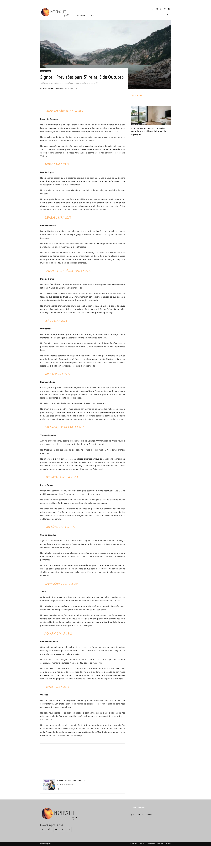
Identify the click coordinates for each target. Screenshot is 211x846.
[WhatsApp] (77, 101)
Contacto (133, 844)
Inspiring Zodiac (45, 71)
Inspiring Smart (137, 124)
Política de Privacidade (147, 844)
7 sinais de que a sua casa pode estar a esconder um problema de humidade (148, 130)
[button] (168, 16)
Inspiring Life (136, 135)
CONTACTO (93, 15)
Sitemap (168, 844)
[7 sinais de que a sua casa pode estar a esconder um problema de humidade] (151, 115)
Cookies (160, 844)
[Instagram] (157, 9)
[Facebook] (153, 9)
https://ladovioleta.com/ (65, 784)
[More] (82, 101)
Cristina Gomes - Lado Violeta (53, 88)
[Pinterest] (165, 9)
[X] (169, 9)
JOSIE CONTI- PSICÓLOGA (141, 814)
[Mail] (161, 9)
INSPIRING (80, 15)
